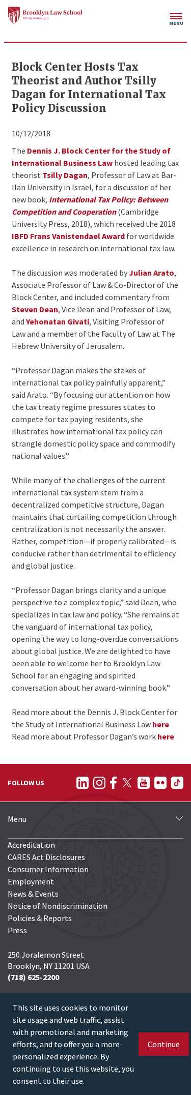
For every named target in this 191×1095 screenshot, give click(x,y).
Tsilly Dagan (65, 175)
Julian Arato (151, 273)
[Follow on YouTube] (144, 783)
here (160, 724)
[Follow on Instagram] (99, 783)
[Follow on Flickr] (160, 783)
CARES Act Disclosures (46, 857)
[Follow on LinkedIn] (82, 783)
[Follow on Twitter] (127, 783)
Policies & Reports (40, 918)
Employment (31, 881)
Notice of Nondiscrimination (57, 906)
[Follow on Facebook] (113, 783)
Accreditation (31, 845)
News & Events (33, 894)
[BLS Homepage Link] (45, 15)
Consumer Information (48, 869)
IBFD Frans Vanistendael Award (68, 236)
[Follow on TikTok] (177, 783)
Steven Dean (35, 309)
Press (17, 930)
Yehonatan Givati (57, 321)
